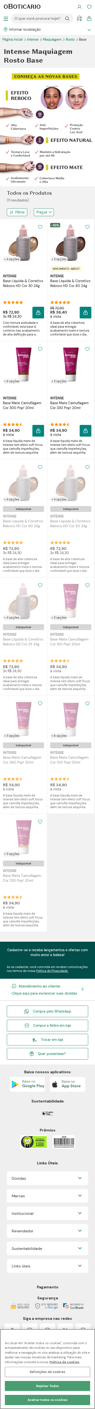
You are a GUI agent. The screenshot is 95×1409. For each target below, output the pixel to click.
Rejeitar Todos (47, 1386)
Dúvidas (19, 1178)
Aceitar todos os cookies (47, 1400)
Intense (33, 39)
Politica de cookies (64, 1362)
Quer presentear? (52, 1054)
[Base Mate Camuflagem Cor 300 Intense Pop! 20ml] (23, 364)
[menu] (6, 18)
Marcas (18, 1195)
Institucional (23, 1213)
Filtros (20, 212)
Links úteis (21, 1266)
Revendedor (22, 1231)
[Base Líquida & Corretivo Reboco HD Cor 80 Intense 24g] (70, 242)
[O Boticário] (22, 7)
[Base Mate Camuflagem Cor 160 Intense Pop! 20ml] (70, 600)
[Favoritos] (89, 7)
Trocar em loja (52, 1039)
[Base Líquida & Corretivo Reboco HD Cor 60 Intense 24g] (23, 482)
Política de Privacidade (52, 971)
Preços (42, 212)
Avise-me (23, 543)
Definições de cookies (47, 1372)
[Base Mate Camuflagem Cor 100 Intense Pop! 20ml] (70, 719)
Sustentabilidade (27, 1248)
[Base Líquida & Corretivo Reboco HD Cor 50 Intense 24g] (70, 482)
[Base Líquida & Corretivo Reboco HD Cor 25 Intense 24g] (23, 600)
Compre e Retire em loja (52, 1025)
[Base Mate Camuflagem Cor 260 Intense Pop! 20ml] (23, 719)
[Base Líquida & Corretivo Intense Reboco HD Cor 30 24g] (23, 242)
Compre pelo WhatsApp (52, 1011)
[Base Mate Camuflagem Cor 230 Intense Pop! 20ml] (23, 837)
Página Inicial (13, 39)
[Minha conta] (79, 7)
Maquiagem (52, 39)
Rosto (71, 39)
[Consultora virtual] (79, 18)
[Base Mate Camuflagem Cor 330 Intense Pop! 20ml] (70, 364)
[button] (40, 227)
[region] (47, 1369)
